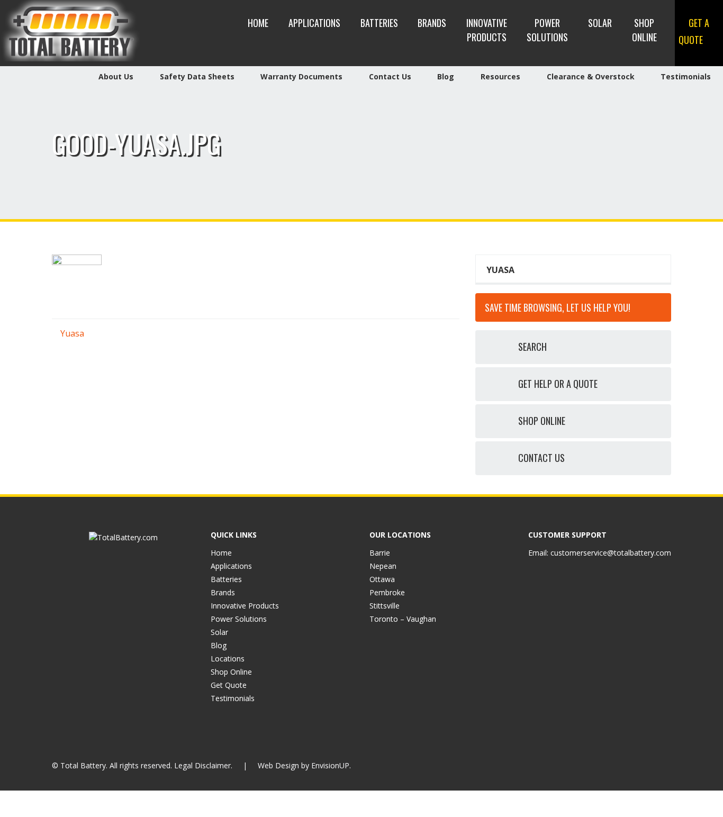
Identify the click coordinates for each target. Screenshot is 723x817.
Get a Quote (694, 31)
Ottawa (382, 579)
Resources (500, 76)
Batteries (379, 23)
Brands (432, 23)
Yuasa (71, 333)
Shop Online (644, 30)
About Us (115, 76)
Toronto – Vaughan (402, 619)
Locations (228, 658)
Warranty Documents (301, 76)
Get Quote (229, 685)
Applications (314, 23)
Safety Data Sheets (197, 76)
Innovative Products (486, 30)
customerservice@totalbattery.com (610, 553)
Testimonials (686, 76)
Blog (445, 76)
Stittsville (384, 606)
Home (258, 23)
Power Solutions (547, 30)
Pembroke (387, 592)
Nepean (382, 566)
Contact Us (390, 76)
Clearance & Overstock (591, 76)
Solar (600, 23)
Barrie (379, 553)
